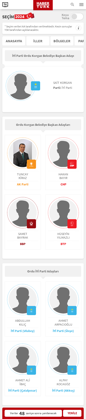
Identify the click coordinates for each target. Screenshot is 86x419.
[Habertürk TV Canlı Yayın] (5, 5)
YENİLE (72, 413)
